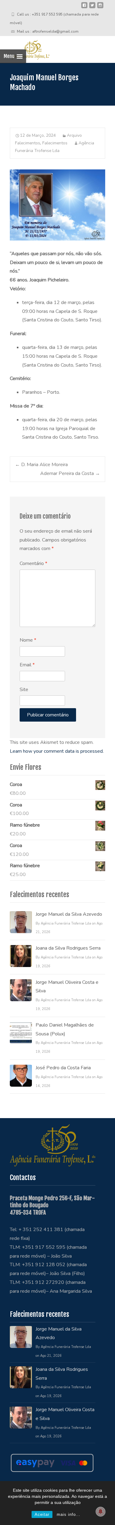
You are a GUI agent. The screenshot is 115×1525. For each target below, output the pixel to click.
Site (24, 689)
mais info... (68, 1514)
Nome (28, 640)
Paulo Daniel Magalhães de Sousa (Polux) (65, 1029)
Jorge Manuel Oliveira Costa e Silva (67, 986)
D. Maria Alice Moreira (41, 464)
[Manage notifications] (100, 1511)
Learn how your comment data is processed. (57, 751)
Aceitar (42, 1514)
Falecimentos (54, 143)
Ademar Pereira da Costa (70, 473)
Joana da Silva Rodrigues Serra (68, 948)
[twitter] (92, 7)
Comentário (33, 563)
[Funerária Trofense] (25, 48)
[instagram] (100, 7)
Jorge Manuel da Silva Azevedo (69, 914)
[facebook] (84, 7)
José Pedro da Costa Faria (63, 1067)
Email (27, 664)
